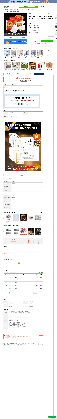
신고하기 (41, 335)
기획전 (28, 9)
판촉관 (31, 9)
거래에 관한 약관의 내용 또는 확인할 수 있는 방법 (7, 207)
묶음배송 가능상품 (15, 48)
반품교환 (39, 73)
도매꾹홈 (4, 11)
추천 (37, 9)
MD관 (24, 9)
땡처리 (26, 9)
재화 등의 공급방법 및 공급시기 (7, 195)
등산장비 (14, 11)
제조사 (4, 188)
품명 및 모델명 (5, 181)
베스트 (22, 9)
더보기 (41, 48)
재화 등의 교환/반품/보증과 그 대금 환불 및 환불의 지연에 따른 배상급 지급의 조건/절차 (7, 201)
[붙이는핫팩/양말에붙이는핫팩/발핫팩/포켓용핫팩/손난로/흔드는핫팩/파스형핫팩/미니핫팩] (15, 24)
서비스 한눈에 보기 (41, 6)
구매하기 (47, 41)
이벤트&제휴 (33, 9)
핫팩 (17, 11)
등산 (10, 11)
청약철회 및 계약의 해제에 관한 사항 (7, 198)
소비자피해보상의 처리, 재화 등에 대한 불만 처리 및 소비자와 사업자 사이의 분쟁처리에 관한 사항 (7, 204)
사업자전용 (15, 9)
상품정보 (8, 73)
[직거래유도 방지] (23, 79)
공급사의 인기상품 (7, 48)
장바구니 (35, 41)
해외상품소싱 (11, 9)
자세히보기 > (16, 116)
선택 (46, 76)
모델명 (24, 112)
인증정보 (5, 116)
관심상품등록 (24, 37)
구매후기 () (18, 73)
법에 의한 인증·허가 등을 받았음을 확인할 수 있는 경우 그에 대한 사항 (7, 184)
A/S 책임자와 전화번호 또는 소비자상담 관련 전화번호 (7, 190)
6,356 (52, 13)
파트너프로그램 (9, 37)
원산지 (4, 112)
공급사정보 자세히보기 (49, 50)
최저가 (20, 9)
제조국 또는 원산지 (6, 186)
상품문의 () (29, 73)
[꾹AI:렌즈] (34, 7)
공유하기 (17, 37)
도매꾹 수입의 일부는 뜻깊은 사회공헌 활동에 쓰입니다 (41, 43)
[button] (42, 218)
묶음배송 (18, 9)
